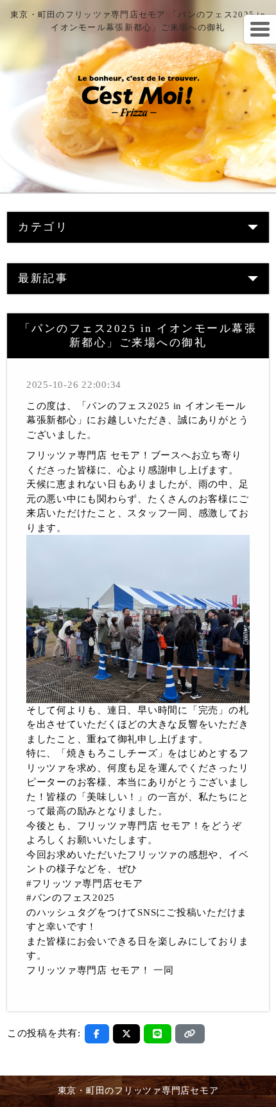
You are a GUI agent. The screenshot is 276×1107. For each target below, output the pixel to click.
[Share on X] (127, 1033)
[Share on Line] (157, 1033)
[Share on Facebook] (97, 1033)
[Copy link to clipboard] (190, 1033)
